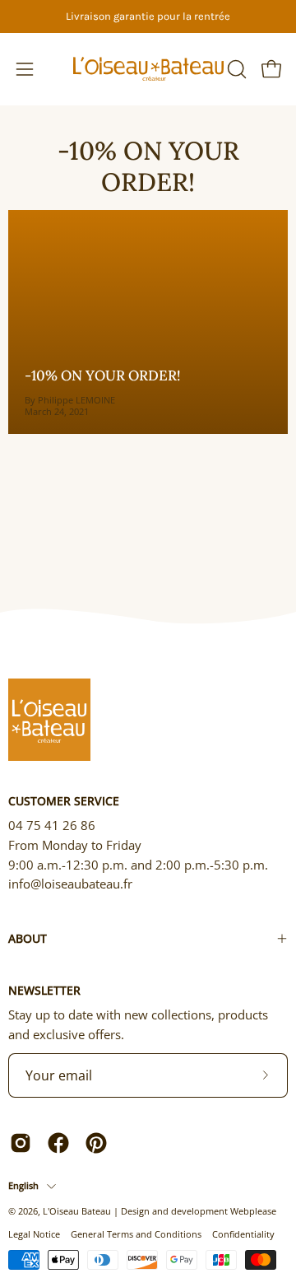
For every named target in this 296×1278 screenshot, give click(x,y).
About (27, 938)
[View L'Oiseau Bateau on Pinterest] (96, 1143)
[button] (235, 69)
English (23, 1185)
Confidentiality (243, 1234)
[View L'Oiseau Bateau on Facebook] (58, 1143)
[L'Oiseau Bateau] (148, 69)
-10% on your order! (148, 166)
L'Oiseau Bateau (77, 1211)
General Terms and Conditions (136, 1234)
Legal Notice (34, 1234)
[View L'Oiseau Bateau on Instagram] (20, 1143)
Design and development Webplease (198, 1211)
